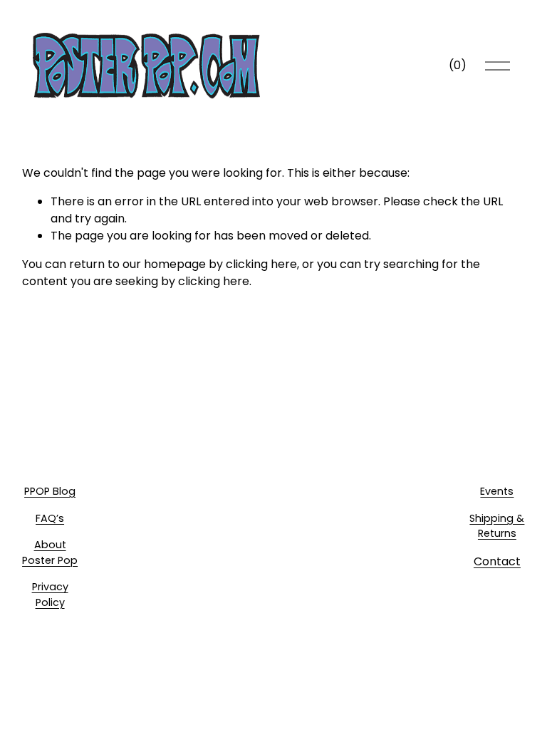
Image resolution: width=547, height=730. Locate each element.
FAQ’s (50, 518)
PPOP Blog (49, 491)
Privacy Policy (50, 595)
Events (497, 491)
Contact (497, 561)
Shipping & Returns (496, 526)
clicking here (261, 264)
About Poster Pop (50, 552)
